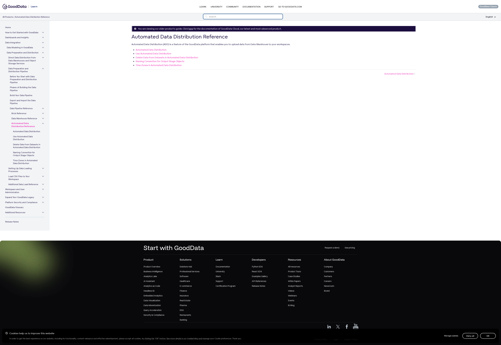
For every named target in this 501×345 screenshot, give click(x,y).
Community (232, 6)
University (216, 6)
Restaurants (185, 315)
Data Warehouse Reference (24, 118)
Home (8, 27)
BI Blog (291, 305)
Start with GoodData (174, 248)
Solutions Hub (186, 266)
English (489, 17)
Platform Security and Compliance (21, 202)
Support (269, 6)
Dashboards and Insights (17, 37)
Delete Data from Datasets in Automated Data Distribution (26, 146)
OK (488, 336)
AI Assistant (149, 281)
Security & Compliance (154, 315)
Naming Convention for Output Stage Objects (24, 154)
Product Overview (152, 266)
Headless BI (149, 290)
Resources (294, 259)
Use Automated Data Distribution (23, 138)
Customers (329, 271)
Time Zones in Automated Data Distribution (25, 162)
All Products (8, 17)
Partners (328, 276)
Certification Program (225, 286)
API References (259, 281)
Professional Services (189, 271)
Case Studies (294, 276)
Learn (202, 6)
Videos (291, 290)
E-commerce (186, 286)
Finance (183, 290)
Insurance (184, 295)
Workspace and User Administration (15, 191)
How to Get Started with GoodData (21, 32)
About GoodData (334, 259)
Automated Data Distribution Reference (23, 125)
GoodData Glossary (14, 207)
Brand (327, 290)
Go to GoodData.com (290, 6)
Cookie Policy (192, 338)
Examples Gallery (260, 276)
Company (328, 266)
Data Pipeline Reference (21, 108)
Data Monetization (152, 305)
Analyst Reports (295, 286)
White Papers (294, 281)
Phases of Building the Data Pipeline (23, 89)
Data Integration (12, 42)
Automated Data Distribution (26, 131)
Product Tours (294, 271)
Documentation (251, 6)
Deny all (470, 336)
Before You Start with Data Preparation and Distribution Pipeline (23, 79)
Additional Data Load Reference (23, 184)
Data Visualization (152, 300)
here (190, 28)
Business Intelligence (153, 271)
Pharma (183, 305)
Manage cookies (451, 336)
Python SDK (257, 266)
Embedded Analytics (153, 295)
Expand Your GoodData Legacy (19, 197)
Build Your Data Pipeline (21, 95)
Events (291, 300)
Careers (328, 281)
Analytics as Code (152, 286)
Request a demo (332, 247)
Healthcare (185, 281)
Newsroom (329, 286)
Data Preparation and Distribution (22, 52)
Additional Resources (15, 212)
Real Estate (185, 300)
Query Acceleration (153, 310)
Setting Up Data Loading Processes (20, 170)
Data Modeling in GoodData (20, 47)
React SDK (257, 271)
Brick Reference (18, 113)
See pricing (350, 247)
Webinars (292, 295)
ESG (182, 310)
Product (148, 259)
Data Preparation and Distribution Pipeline (18, 70)
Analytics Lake (150, 276)
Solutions (185, 259)
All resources (294, 266)
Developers (259, 259)
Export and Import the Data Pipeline (22, 102)
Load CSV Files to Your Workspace (19, 178)
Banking (183, 319)
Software (184, 276)
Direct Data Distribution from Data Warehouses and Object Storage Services (22, 60)
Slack (218, 276)
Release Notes (12, 221)
